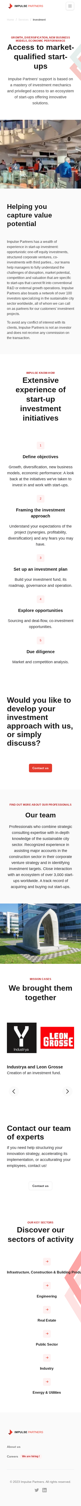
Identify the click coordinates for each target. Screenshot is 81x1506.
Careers (12, 1456)
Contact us (40, 768)
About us (14, 1446)
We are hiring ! (31, 1456)
